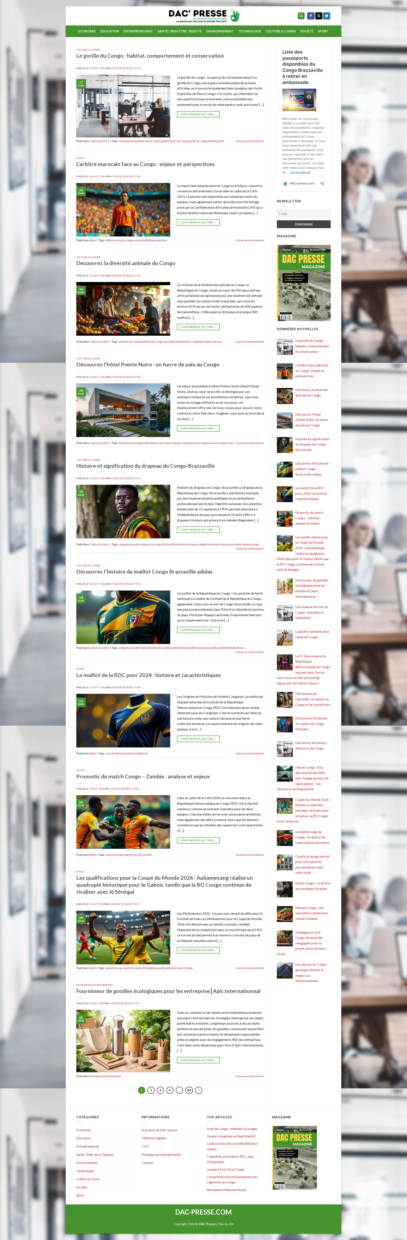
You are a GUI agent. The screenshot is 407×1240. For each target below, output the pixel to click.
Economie (86, 31)
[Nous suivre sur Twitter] (326, 16)
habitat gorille (216, 141)
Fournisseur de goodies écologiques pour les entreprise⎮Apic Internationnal (168, 991)
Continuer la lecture (198, 114)
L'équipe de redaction (126, 68)
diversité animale (173, 341)
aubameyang (113, 968)
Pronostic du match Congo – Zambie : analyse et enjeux (143, 776)
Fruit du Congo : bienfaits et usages (232, 1129)
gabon (152, 968)
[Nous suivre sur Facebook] (310, 16)
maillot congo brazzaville (202, 647)
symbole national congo (245, 544)
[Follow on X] (318, 16)
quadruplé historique (169, 968)
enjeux (138, 240)
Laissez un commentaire (250, 141)
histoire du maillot (159, 647)
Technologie (249, 31)
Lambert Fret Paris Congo (225, 1169)
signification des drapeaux (215, 544)
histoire (129, 753)
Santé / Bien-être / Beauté (180, 31)
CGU (145, 1146)
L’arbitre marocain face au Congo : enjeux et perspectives (145, 164)
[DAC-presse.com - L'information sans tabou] (203, 15)
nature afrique (213, 341)
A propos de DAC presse (159, 1130)
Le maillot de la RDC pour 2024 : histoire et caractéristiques (148, 675)
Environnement (220, 31)
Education (109, 31)
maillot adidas (179, 647)
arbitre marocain (115, 240)
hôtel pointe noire (153, 443)
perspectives (159, 240)
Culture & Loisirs (280, 31)
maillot (139, 753)
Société (306, 31)
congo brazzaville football (134, 647)
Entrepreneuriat (138, 31)
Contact (147, 1162)
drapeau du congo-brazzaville (157, 544)
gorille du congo (198, 141)
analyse (110, 854)
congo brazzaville (129, 544)
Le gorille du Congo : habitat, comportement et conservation (150, 55)
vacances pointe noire (221, 443)
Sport (323, 31)
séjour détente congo (176, 443)
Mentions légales (154, 1138)
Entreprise (83, 984)
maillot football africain (231, 647)
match (127, 854)
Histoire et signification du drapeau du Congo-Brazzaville (145, 465)
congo (129, 240)
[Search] (301, 16)
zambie (147, 854)
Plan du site (226, 1224)
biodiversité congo (152, 341)
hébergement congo (130, 443)
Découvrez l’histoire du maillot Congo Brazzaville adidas (144, 571)
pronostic (136, 854)
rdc (146, 753)
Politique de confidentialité (161, 1154)
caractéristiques (115, 753)
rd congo (187, 968)
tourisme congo (199, 443)
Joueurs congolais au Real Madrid (231, 1136)
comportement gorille (131, 141)
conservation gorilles (157, 141)
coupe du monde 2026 (135, 968)
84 (189, 1090)
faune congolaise (194, 341)
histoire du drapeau (187, 544)
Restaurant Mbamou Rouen (227, 1190)
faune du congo (179, 141)
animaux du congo (129, 341)
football (146, 240)
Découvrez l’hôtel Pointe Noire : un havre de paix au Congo (147, 364)
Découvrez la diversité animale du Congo (125, 263)
